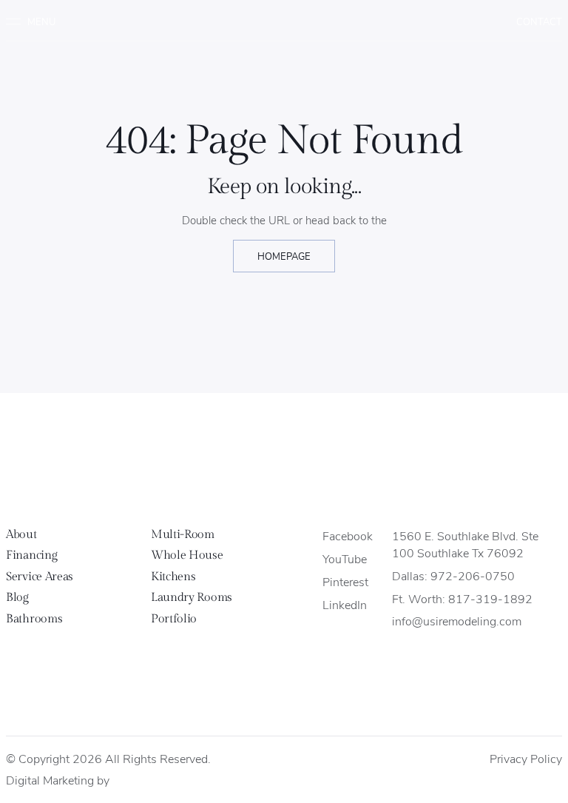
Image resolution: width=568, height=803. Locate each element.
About (21, 535)
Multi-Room (182, 535)
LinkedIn (344, 604)
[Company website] (126, 781)
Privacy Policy (526, 758)
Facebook (347, 535)
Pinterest (345, 581)
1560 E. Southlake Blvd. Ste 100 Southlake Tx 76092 (465, 544)
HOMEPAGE (284, 255)
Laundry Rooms (191, 598)
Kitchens (173, 577)
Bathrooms (34, 619)
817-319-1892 (490, 598)
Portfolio (174, 619)
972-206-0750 (472, 575)
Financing (31, 555)
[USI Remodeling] (284, 463)
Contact (539, 21)
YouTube (344, 558)
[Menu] (36, 21)
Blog (17, 598)
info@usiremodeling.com (456, 620)
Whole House (187, 555)
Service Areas (39, 577)
